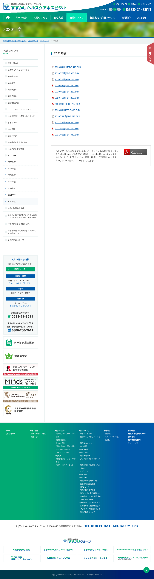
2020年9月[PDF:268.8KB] (67, 98)
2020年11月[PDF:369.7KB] (67, 110)
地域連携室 (12, 90)
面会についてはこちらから (20, 306)
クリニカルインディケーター (19, 109)
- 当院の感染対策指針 (87, 484)
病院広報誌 (12, 96)
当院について (33, 41)
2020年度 (12, 202)
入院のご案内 (60, 431)
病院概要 (11, 83)
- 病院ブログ (83, 477)
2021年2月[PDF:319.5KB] (67, 128)
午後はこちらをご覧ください (20, 283)
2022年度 (12, 188)
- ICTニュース (84, 487)
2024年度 (12, 175)
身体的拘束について (16, 240)
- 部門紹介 (107, 434)
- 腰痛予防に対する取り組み (89, 502)
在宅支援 (58, 456)
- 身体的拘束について (87, 512)
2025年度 (12, 169)
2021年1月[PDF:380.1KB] (67, 122)
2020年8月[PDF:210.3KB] (67, 92)
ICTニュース (44, 41)
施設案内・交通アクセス (137, 434)
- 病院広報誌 (83, 452)
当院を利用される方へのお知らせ (21, 116)
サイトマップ (146, 4)
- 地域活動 (83, 474)
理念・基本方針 (14, 63)
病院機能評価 (13, 103)
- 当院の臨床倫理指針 (87, 490)
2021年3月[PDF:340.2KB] (67, 135)
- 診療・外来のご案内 (38, 434)
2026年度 (12, 162)
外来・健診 (34, 431)
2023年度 (12, 182)
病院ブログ (12, 136)
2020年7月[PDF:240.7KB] (67, 85)
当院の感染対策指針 (16, 149)
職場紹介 (107, 431)
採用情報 (131, 431)
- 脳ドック (34, 437)
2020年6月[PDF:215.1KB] (67, 79)
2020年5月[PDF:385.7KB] (67, 73)
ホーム (8, 431)
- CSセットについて (62, 452)
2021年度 (12, 195)
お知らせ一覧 (10, 434)
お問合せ (134, 4)
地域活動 (11, 129)
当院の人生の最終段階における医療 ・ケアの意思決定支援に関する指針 (22, 216)
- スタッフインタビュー (112, 437)
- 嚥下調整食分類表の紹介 (88, 481)
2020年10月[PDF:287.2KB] (67, 104)
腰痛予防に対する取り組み (18, 224)
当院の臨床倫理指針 (16, 208)
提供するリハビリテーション (19, 70)
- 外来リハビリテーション (64, 465)
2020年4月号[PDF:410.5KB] (68, 67)
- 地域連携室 (83, 449)
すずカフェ (12, 123)
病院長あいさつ (14, 76)
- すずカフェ (83, 471)
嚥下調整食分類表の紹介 (18, 142)
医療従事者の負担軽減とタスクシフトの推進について (22, 232)
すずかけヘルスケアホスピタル (14, 41)
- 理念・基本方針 (85, 434)
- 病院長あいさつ (85, 443)
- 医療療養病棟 (60, 440)
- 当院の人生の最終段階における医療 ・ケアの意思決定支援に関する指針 (90, 496)
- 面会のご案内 (60, 443)
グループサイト (122, 4)
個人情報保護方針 (134, 440)
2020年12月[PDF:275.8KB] (67, 116)
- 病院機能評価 (84, 456)
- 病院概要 (83, 446)
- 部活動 (107, 440)
